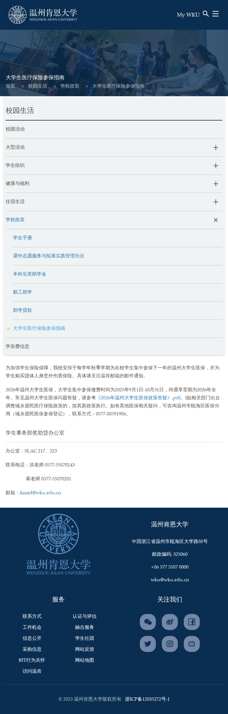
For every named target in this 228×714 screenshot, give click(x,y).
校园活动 (15, 129)
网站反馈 (84, 649)
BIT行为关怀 (32, 660)
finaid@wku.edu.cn (40, 492)
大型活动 (15, 147)
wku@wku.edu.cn (170, 579)
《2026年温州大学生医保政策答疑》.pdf (138, 397)
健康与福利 (17, 183)
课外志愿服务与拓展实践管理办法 (48, 256)
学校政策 (69, 86)
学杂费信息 (17, 346)
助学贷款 (22, 310)
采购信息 (32, 649)
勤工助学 (22, 292)
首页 (10, 86)
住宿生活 (15, 201)
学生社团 (84, 638)
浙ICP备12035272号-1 (147, 699)
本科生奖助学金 (29, 274)
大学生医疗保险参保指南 (39, 328)
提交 (192, 23)
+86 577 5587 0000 (170, 567)
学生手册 (22, 237)
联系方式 (32, 616)
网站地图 (84, 660)
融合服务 (84, 627)
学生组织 (15, 165)
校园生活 (37, 86)
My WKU (188, 15)
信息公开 (32, 638)
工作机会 (32, 627)
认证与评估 (84, 616)
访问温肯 (32, 671)
